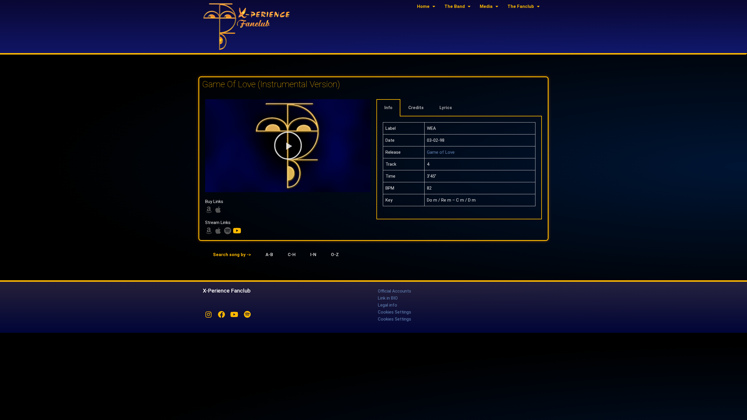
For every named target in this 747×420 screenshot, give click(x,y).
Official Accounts (394, 291)
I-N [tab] (313, 254)
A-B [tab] (269, 254)
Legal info (387, 305)
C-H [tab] (292, 254)
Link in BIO (388, 298)
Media (486, 6)
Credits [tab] (416, 107)
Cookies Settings (394, 312)
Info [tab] (388, 107)
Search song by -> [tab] (232, 254)
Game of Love (441, 152)
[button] (288, 145)
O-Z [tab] (335, 254)
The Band (454, 6)
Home (423, 6)
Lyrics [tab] (445, 107)
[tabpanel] (459, 167)
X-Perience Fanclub (227, 290)
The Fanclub (520, 6)
